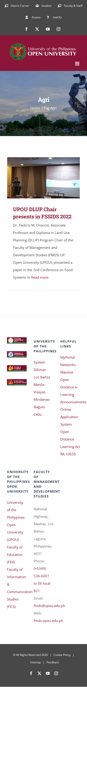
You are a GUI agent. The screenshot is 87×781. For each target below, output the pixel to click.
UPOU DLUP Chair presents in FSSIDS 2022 (37, 178)
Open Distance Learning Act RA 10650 (70, 442)
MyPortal (67, 357)
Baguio (39, 406)
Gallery (50, 178)
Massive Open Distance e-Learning (69, 383)
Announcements (70, 402)
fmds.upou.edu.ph (48, 620)
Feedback (53, 662)
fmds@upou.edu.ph (49, 605)
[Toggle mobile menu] (77, 63)
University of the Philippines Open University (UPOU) (16, 521)
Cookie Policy (62, 655)
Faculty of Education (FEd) (15, 554)
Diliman (40, 369)
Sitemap (35, 662)
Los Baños (42, 377)
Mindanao (42, 399)
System (39, 362)
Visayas (39, 392)
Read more (39, 277)
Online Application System (69, 417)
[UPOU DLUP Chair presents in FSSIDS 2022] (43, 177)
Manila (39, 384)
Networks (68, 364)
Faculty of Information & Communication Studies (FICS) (17, 588)
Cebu (38, 414)
